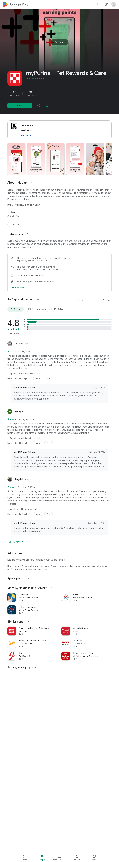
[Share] (38, 105)
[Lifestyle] (14, 224)
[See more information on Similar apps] (27, 621)
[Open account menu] (113, 4)
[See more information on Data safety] (27, 234)
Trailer (59, 42)
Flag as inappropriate (21, 667)
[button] (16, 159)
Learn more (25, 135)
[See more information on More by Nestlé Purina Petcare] (51, 588)
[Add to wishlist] (47, 105)
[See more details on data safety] (18, 287)
